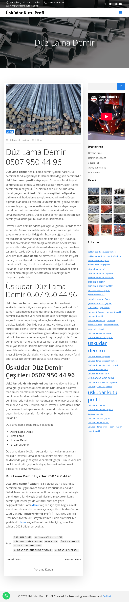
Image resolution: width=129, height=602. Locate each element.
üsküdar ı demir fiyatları (98, 422)
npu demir (105, 307)
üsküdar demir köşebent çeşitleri (103, 365)
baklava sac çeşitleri (96, 256)
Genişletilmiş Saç (97, 167)
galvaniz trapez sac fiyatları (99, 299)
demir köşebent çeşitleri (99, 265)
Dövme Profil (95, 153)
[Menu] (120, 13)
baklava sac (93, 252)
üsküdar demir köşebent (99, 357)
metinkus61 (28, 140)
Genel (10, 131)
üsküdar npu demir (96, 405)
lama (23, 522)
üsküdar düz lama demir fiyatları (33, 550)
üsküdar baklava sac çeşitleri (100, 337)
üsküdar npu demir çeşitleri (100, 409)
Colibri (107, 596)
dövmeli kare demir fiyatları (100, 273)
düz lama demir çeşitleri (48, 537)
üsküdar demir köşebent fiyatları (102, 361)
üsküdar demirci (70, 541)
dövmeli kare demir (97, 269)
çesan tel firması (95, 325)
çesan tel (111, 320)
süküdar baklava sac (96, 320)
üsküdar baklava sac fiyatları (100, 333)
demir (35, 505)
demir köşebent (114, 256)
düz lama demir (22, 537)
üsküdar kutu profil (66, 550)
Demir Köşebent (97, 157)
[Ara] (121, 86)
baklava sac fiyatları (107, 252)
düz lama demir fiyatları (28, 541)
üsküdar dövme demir (98, 369)
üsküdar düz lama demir (27, 546)
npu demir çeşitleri (96, 316)
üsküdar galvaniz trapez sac (100, 386)
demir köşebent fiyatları (98, 260)
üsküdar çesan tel (95, 414)
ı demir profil (94, 431)
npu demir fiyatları (96, 312)
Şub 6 (13, 140)
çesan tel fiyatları (111, 325)
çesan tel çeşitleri (96, 329)
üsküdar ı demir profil (97, 427)
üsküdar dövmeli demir (98, 374)
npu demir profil (113, 312)
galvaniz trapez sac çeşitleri (100, 303)
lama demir (51, 541)
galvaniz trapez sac (96, 295)
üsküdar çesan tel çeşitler (99, 418)
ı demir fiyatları (115, 427)
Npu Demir (94, 172)
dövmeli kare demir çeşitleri (101, 277)
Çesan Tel (93, 162)
